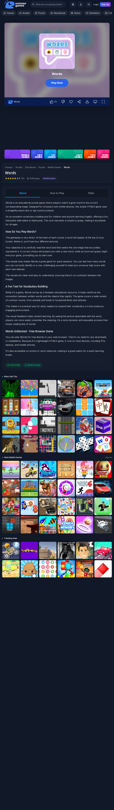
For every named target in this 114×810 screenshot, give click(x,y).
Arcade (26, 13)
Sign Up (105, 4)
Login (96, 4)
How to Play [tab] (57, 193)
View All (108, 457)
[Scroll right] (111, 13)
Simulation (94, 13)
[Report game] (87, 102)
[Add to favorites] (71, 102)
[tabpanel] (57, 284)
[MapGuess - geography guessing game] (73, 4)
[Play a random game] (89, 4)
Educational (59, 13)
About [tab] (22, 193)
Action (77, 13)
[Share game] (79, 102)
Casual (10, 13)
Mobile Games (54, 167)
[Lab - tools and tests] (81, 4)
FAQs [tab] (91, 193)
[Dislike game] (63, 102)
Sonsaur (9, 167)
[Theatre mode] (95, 102)
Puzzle (41, 13)
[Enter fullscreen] (103, 102)
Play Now (57, 82)
